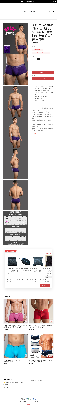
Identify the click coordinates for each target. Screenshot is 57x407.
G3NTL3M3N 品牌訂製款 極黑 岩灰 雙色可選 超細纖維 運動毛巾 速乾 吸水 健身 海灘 (52, 272)
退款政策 (28, 404)
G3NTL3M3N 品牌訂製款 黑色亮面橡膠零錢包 (26, 270)
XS (34, 59)
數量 (33, 65)
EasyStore (37, 401)
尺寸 (33, 56)
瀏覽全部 (48, 253)
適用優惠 (34, 46)
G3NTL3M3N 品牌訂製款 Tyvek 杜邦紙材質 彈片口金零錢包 (13, 271)
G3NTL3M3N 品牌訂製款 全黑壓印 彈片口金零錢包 (39, 270)
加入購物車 (43, 72)
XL (50, 59)
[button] (4, 11)
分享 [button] (35, 133)
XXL (34, 62)
